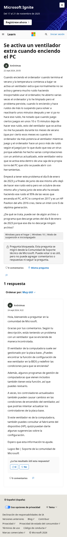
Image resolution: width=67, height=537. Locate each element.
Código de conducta (34, 527)
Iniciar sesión (57, 34)
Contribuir (43, 519)
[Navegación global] (3, 34)
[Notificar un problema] (6, 275)
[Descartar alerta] (62, 5)
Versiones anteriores (13, 519)
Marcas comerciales (12, 532)
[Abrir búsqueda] (46, 34)
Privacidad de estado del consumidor (38, 523)
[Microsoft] (33, 34)
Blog (30, 519)
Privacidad (7, 523)
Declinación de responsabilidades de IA (23, 514)
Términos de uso (11, 527)
